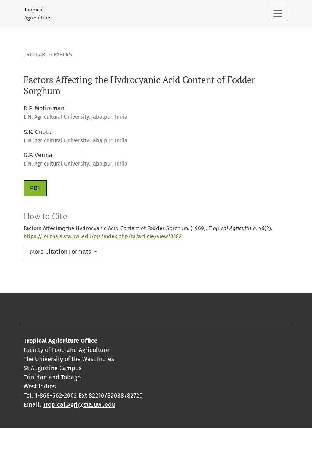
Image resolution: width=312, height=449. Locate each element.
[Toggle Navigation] (277, 13)
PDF (35, 188)
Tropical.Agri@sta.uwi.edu (79, 404)
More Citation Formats (61, 251)
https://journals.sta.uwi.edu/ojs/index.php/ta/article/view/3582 (102, 236)
